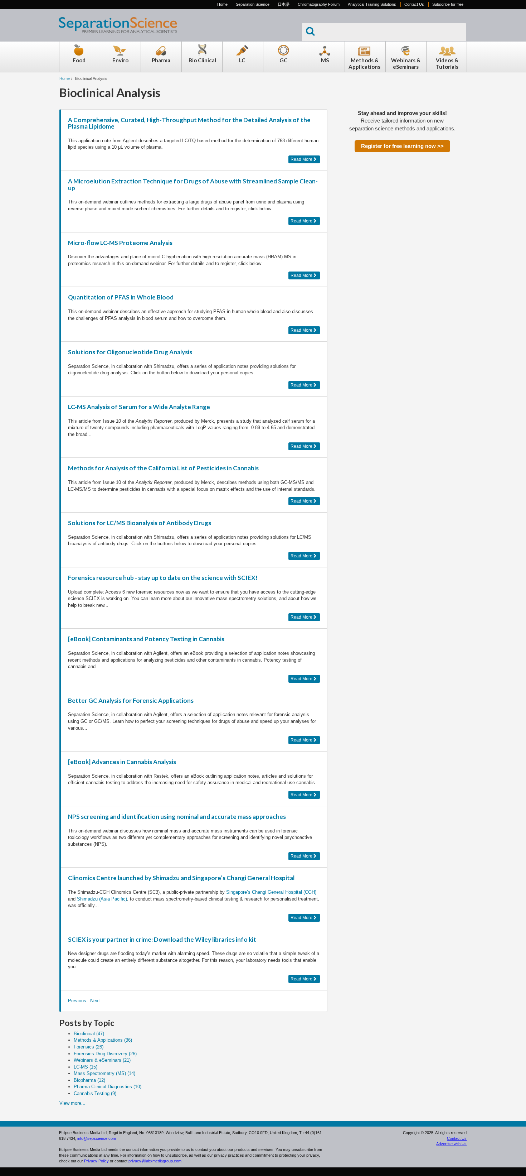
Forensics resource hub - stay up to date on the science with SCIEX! (163, 577)
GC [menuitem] (283, 60)
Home (222, 4)
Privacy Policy (96, 1161)
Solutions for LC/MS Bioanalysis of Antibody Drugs (139, 523)
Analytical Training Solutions (372, 4)
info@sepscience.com (96, 1138)
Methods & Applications (103, 1040)
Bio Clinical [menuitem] (202, 60)
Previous (77, 1000)
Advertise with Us (451, 1144)
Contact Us (414, 4)
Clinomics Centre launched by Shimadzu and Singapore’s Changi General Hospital (181, 878)
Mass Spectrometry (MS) (104, 1073)
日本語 (283, 4)
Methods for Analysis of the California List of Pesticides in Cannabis (163, 468)
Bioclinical (89, 1033)
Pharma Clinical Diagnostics (107, 1086)
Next (95, 1000)
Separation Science (252, 4)
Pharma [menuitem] (161, 60)
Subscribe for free (447, 4)
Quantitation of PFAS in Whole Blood (121, 297)
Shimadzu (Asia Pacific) (102, 899)
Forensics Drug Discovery (105, 1053)
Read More (302, 159)
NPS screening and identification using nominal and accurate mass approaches (177, 816)
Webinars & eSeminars (102, 1060)
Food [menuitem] (79, 60)
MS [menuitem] (325, 60)
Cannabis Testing (95, 1093)
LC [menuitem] (242, 60)
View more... (72, 1103)
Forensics (88, 1047)
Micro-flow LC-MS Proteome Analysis (120, 242)
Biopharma (89, 1080)
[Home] (118, 36)
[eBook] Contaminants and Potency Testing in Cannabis (146, 639)
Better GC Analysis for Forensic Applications (131, 700)
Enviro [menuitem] (120, 60)
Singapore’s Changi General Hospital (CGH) (271, 892)
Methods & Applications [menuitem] (364, 63)
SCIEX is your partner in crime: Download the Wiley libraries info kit (162, 939)
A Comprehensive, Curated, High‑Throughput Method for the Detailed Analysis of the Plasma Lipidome (189, 123)
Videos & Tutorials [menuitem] (446, 63)
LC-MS (85, 1067)
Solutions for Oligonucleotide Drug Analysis (130, 352)
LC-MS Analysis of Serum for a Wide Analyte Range (139, 407)
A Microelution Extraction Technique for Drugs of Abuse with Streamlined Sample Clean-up (193, 184)
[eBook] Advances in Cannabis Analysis (122, 761)
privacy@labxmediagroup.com (154, 1161)
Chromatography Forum (319, 4)
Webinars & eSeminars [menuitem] (405, 63)
